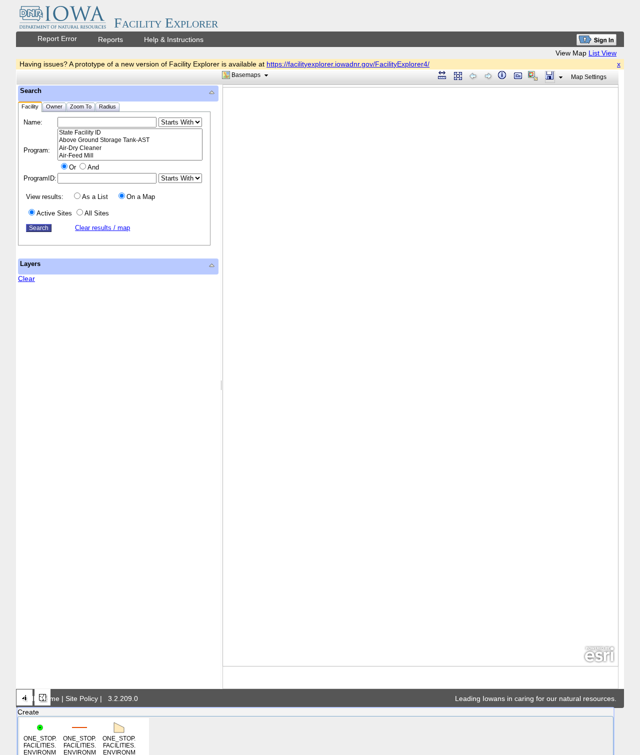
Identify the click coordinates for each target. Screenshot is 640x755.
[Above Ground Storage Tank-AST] (130, 140)
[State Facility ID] (130, 132)
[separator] (221, 386)
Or (72, 167)
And (93, 167)
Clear (26, 278)
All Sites (96, 213)
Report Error (57, 38)
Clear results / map (102, 228)
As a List (95, 196)
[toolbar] (317, 77)
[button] (246, 75)
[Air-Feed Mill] (130, 156)
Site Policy (82, 698)
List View (602, 53)
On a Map (140, 196)
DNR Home (42, 698)
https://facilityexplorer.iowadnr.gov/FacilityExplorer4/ (348, 64)
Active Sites (54, 213)
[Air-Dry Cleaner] (130, 148)
